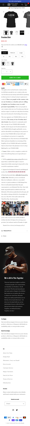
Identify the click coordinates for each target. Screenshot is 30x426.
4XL (22, 56)
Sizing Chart (6, 356)
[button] (3, 4)
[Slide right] (28, 33)
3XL (16, 56)
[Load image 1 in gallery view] (6, 32)
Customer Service (8, 368)
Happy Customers (8, 371)
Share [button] (4, 236)
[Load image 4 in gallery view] (22, 32)
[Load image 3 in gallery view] (16, 32)
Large (21, 53)
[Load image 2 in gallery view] (11, 32)
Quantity (3, 68)
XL (3, 56)
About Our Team (7, 353)
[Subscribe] (23, 404)
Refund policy (7, 382)
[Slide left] (1, 33)
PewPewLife (12, 423)
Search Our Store (8, 375)
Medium (12, 53)
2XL (10, 56)
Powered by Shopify (19, 423)
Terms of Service (7, 379)
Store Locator (7, 364)
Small (4, 53)
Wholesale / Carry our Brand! (11, 360)
